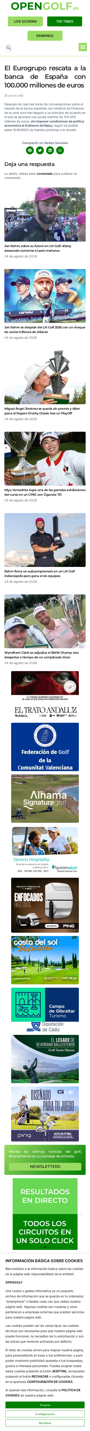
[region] (45, 1342)
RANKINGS (45, 36)
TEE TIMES (64, 21)
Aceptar (45, 1405)
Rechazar (45, 1423)
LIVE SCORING (25, 21)
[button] (8, 48)
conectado (45, 173)
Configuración (45, 1414)
